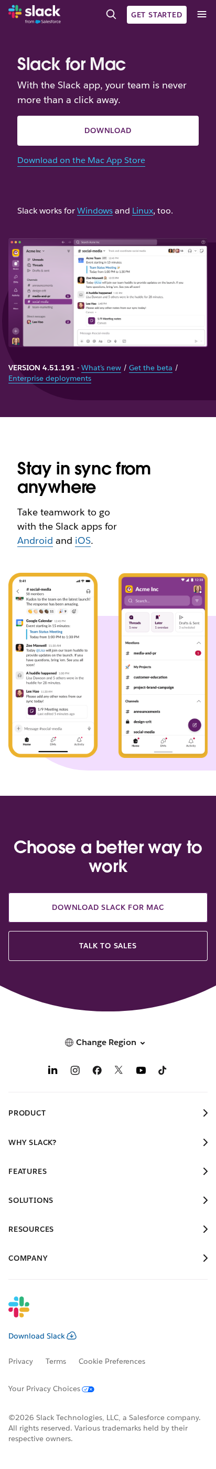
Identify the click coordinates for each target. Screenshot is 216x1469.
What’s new (101, 367)
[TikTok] (163, 1072)
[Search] (111, 14)
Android (35, 540)
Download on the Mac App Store (81, 160)
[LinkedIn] (53, 1072)
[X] (119, 1072)
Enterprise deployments (49, 378)
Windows (95, 211)
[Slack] (34, 15)
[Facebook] (97, 1072)
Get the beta (150, 367)
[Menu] (201, 14)
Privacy (20, 1361)
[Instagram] (75, 1072)
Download (107, 130)
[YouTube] (141, 1072)
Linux (142, 211)
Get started (156, 14)
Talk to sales (107, 945)
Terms (56, 1361)
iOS (83, 540)
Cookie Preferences (112, 1361)
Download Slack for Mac (108, 907)
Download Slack (36, 1336)
